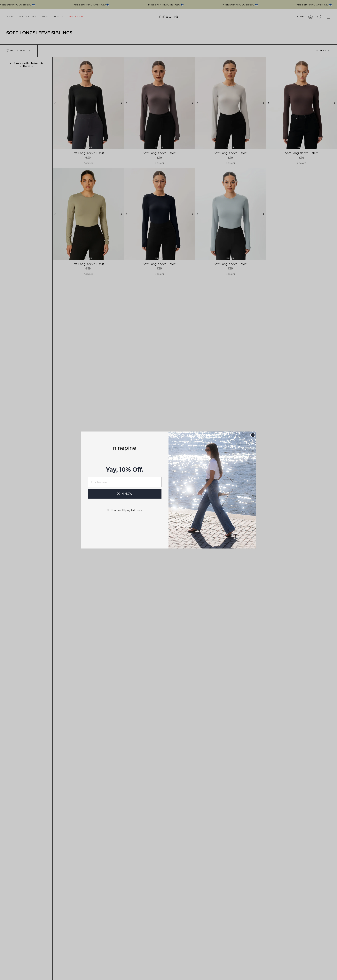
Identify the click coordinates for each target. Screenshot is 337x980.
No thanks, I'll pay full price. (124, 510)
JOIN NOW (124, 493)
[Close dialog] (253, 435)
